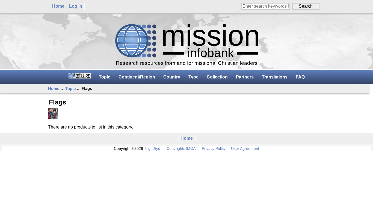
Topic (70, 88)
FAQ (300, 77)
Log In (75, 6)
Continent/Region (137, 77)
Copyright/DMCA (181, 148)
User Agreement (245, 148)
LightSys (152, 148)
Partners (245, 77)
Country (171, 77)
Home (58, 6)
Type (193, 77)
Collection (217, 77)
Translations (275, 77)
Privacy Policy (214, 148)
